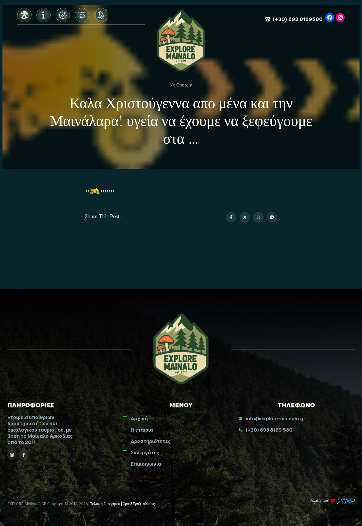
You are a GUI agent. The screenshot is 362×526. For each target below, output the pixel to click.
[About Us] (43, 15)
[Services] (63, 15)
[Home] (24, 15)
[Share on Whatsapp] (258, 217)
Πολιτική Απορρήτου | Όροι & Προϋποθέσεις (122, 504)
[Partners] (82, 15)
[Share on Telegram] (272, 217)
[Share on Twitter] (245, 217)
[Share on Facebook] (231, 217)
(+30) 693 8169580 (298, 19)
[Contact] (101, 15)
